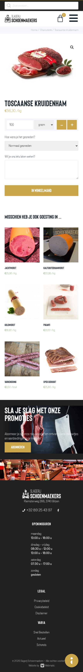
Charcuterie (46, 30)
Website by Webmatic (42, 665)
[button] (18, 447)
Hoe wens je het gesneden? (20, 137)
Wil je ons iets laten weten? (20, 156)
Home (34, 30)
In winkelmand (41, 190)
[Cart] (60, 19)
